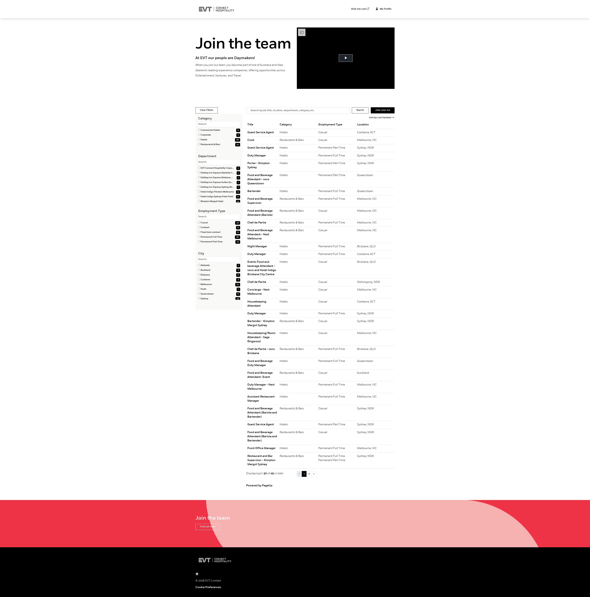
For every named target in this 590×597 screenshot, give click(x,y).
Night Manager (257, 246)
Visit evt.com (358, 9)
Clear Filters (206, 110)
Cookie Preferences (208, 587)
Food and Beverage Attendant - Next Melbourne (260, 234)
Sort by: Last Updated (380, 117)
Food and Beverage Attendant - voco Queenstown (260, 179)
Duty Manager (256, 155)
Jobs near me (382, 110)
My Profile (385, 9)
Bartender (254, 191)
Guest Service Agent (260, 132)
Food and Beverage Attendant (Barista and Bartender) (262, 412)
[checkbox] (199, 130)
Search (360, 110)
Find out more (207, 527)
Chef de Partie (256, 222)
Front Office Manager (261, 448)
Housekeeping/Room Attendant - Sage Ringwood (261, 337)
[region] (320, 301)
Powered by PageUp (259, 485)
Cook (250, 140)
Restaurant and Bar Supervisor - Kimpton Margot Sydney (261, 460)
